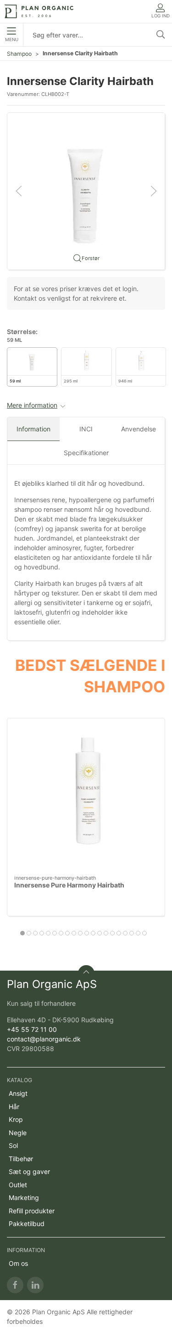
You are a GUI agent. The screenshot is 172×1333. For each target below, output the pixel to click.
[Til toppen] (86, 973)
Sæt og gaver (29, 1171)
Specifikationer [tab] (86, 453)
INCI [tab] (86, 429)
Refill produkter (32, 1211)
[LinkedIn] (35, 1285)
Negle (18, 1133)
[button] (86, 190)
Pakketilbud (26, 1223)
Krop (16, 1119)
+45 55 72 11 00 (32, 1029)
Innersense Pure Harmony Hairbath (69, 885)
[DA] (39, 11)
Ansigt (18, 1093)
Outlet (18, 1185)
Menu (11, 39)
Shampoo (19, 53)
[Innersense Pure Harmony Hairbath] (86, 796)
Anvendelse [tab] (138, 429)
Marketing (24, 1197)
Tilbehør (21, 1159)
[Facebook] (15, 1285)
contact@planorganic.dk (44, 1039)
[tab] (22, 933)
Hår (14, 1106)
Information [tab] (33, 429)
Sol (13, 1145)
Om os (18, 1263)
